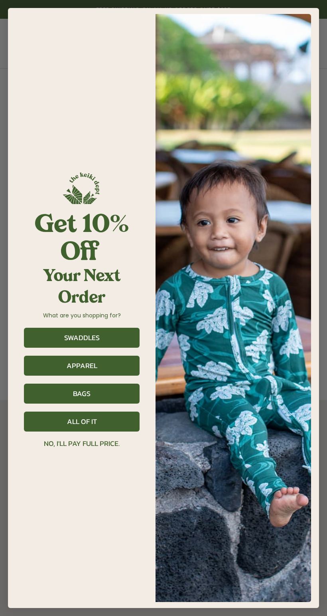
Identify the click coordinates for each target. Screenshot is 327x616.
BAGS (82, 393)
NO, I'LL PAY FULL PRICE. (82, 444)
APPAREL (82, 365)
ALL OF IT (82, 421)
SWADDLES (82, 337)
